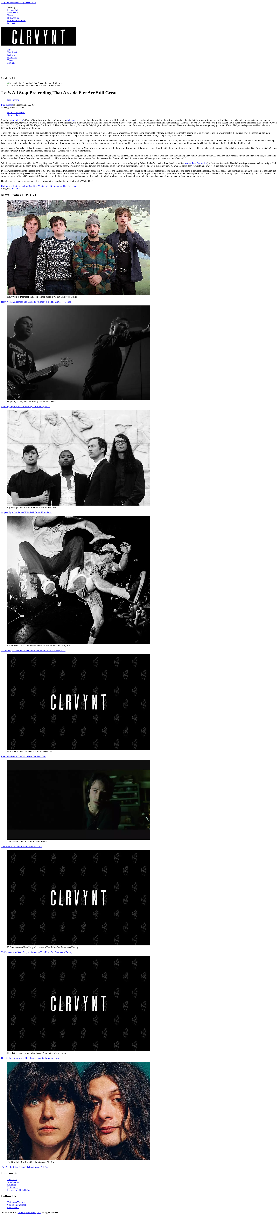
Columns (11, 63)
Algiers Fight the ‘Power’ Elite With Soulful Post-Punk (26, 512)
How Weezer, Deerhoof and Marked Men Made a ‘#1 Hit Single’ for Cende (36, 302)
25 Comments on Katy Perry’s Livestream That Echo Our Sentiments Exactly (36, 952)
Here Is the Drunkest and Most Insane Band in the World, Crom (30, 1058)
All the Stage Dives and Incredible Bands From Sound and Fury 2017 (33, 650)
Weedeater (12, 23)
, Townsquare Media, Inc (29, 1212)
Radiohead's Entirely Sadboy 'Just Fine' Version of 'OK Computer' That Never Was (39, 186)
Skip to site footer (28, 2)
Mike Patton (12, 12)
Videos (10, 60)
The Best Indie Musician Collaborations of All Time (25, 1167)
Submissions (13, 1182)
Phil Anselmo (13, 18)
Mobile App (12, 1187)
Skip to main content (10, 2)
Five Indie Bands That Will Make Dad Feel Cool (23, 756)
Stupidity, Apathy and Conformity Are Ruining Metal (25, 406)
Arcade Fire (17, 120)
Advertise (11, 1184)
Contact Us (12, 1179)
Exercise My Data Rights (18, 1190)
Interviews (12, 57)
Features (11, 55)
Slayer (10, 15)
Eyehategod (12, 10)
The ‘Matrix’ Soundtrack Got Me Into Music (21, 846)
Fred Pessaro (7, 105)
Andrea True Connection (195, 163)
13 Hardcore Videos (16, 20)
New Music (12, 52)
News (9, 49)
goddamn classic (74, 120)
